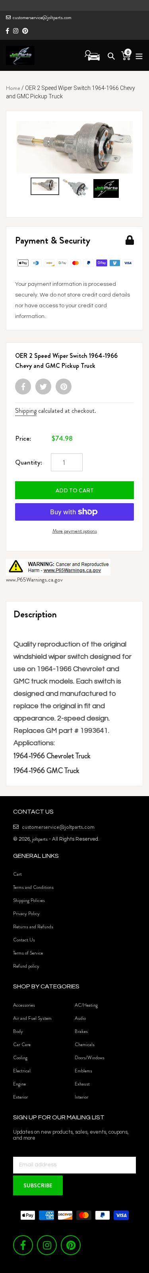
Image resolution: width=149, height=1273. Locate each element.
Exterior (20, 1097)
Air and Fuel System (32, 1018)
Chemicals (85, 1044)
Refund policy (26, 966)
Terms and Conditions (33, 887)
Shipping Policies (29, 900)
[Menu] (137, 55)
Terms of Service (28, 953)
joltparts (40, 839)
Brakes (81, 1031)
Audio (80, 1018)
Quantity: (28, 462)
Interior (81, 1097)
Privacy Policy (26, 913)
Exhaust (82, 1084)
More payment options (74, 531)
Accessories (24, 1005)
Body (18, 1031)
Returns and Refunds (33, 926)
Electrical (22, 1070)
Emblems (83, 1070)
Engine (19, 1084)
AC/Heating (86, 1005)
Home (13, 88)
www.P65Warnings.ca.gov (34, 580)
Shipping (26, 410)
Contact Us (24, 939)
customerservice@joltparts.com (42, 17)
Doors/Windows (89, 1057)
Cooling (20, 1057)
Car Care (22, 1044)
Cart (17, 874)
